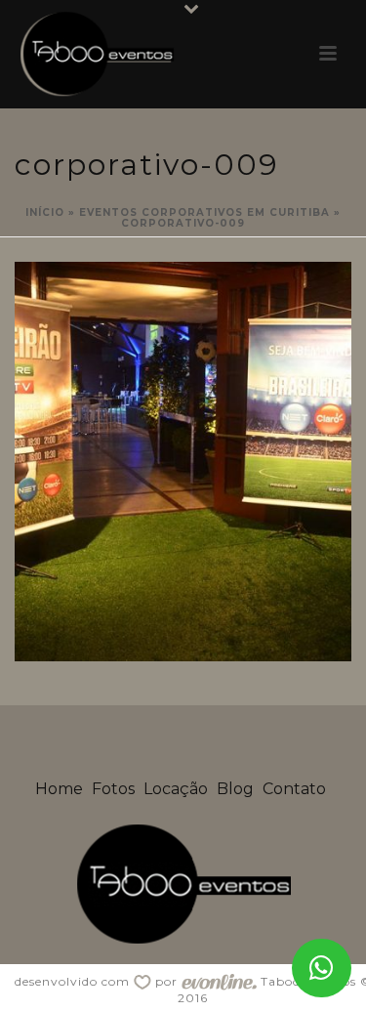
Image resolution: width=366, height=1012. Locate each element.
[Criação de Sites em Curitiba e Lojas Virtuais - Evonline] (219, 981)
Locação (175, 789)
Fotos (113, 789)
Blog (235, 789)
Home (59, 789)
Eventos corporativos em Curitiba (204, 212)
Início (44, 212)
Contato (294, 789)
